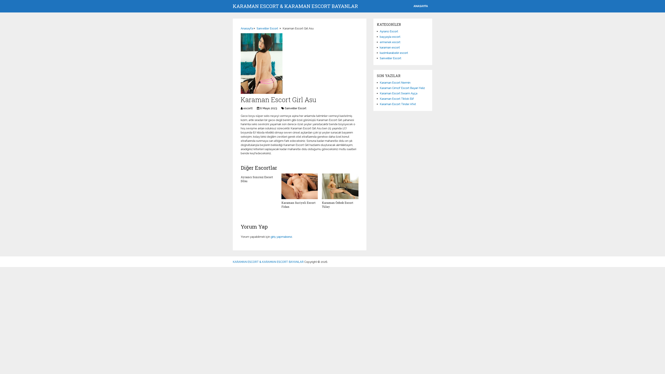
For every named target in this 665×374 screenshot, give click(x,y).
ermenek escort (390, 42)
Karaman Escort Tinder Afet (398, 104)
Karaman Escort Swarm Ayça (398, 93)
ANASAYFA (421, 6)
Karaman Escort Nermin (395, 82)
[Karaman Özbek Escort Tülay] (340, 186)
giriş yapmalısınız (281, 236)
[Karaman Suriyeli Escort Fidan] (299, 186)
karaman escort (390, 47)
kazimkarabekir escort (394, 53)
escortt (248, 108)
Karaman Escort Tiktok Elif (397, 98)
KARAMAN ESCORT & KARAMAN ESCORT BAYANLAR (295, 6)
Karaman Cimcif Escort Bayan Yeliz (402, 88)
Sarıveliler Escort (295, 108)
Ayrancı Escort (389, 31)
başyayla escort (390, 36)
